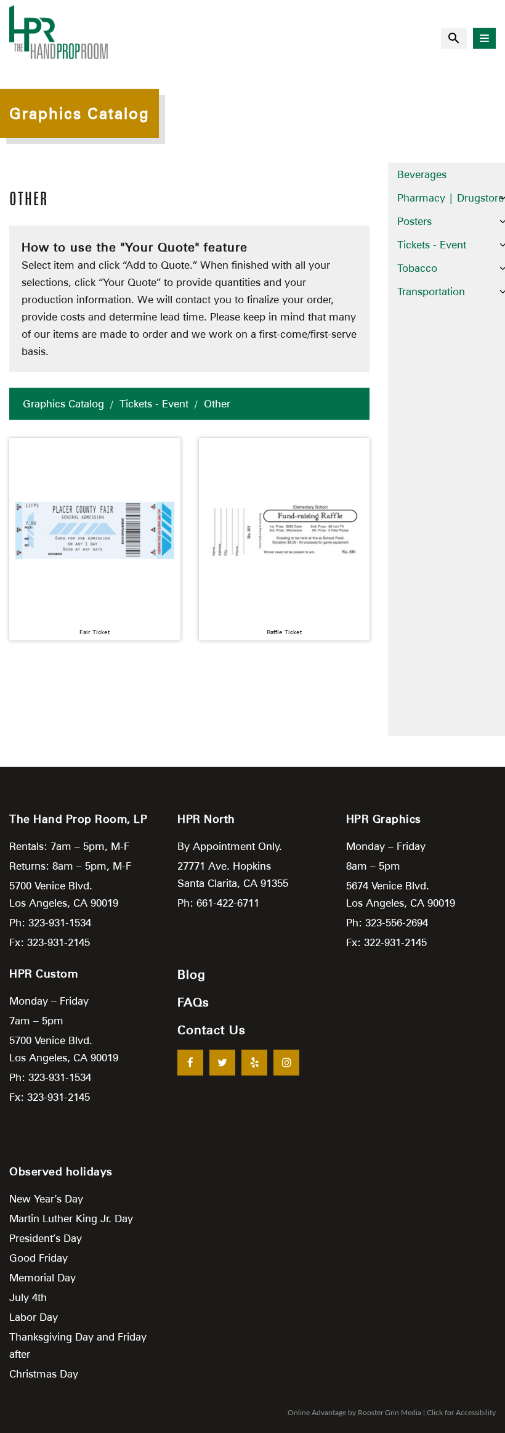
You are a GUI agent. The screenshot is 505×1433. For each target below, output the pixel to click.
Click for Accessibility (461, 1412)
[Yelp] (254, 1063)
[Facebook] (190, 1063)
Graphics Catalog (63, 404)
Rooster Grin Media (389, 1412)
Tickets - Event (153, 404)
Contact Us (211, 1030)
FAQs (193, 1002)
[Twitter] (222, 1063)
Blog (191, 974)
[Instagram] (286, 1063)
